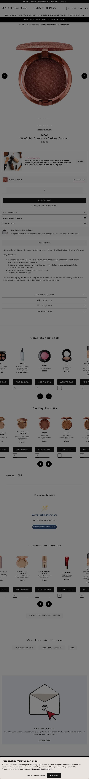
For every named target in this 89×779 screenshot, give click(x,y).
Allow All (54, 775)
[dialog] (44, 768)
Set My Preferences (36, 775)
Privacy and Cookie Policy (41, 769)
